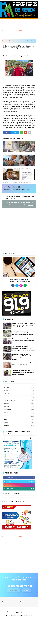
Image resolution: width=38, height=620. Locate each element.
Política (10, 40)
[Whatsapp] (25, 285)
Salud (5, 419)
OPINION (6, 406)
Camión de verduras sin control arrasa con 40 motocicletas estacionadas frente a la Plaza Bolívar (23, 325)
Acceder (4, 602)
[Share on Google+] (25, 132)
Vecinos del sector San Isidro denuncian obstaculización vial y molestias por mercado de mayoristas (23, 348)
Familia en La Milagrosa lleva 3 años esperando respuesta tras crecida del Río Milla (26, 154)
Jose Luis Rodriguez (26, 615)
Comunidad (7, 387)
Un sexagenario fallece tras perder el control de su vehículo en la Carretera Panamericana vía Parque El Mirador (23, 332)
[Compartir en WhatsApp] (21, 132)
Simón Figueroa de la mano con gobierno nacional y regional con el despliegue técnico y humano (18, 204)
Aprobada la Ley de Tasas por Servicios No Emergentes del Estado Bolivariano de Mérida (23, 372)
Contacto (23, 602)
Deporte (6, 390)
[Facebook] (12, 285)
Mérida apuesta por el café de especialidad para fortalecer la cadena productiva (10, 168)
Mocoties (6, 403)
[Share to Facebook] (7, 132)
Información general (9, 400)
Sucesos (6, 422)
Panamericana (7, 409)
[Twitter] (17, 285)
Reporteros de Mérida (18, 611)
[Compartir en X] (15, 132)
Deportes (6, 393)
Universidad (7, 425)
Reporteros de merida (12, 187)
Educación (6, 397)
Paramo (6, 412)
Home (4, 40)
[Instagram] (21, 285)
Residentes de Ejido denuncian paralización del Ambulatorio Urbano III (10, 154)
